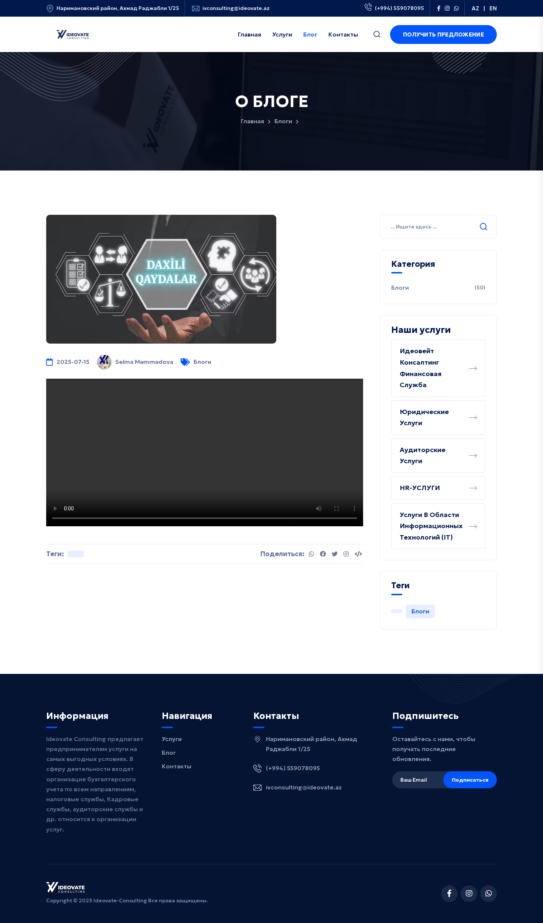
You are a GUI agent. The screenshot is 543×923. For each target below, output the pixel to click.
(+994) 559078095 (399, 8)
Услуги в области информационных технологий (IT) (431, 525)
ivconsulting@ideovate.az (236, 8)
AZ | (478, 8)
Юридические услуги (424, 417)
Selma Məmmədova (144, 361)
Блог (169, 752)
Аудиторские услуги (422, 455)
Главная (252, 121)
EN (493, 8)
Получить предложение (443, 34)
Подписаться (470, 779)
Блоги (283, 121)
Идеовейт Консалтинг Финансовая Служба (420, 368)
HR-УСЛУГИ (420, 487)
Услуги (172, 739)
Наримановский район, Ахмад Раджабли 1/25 (118, 8)
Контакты (176, 766)
